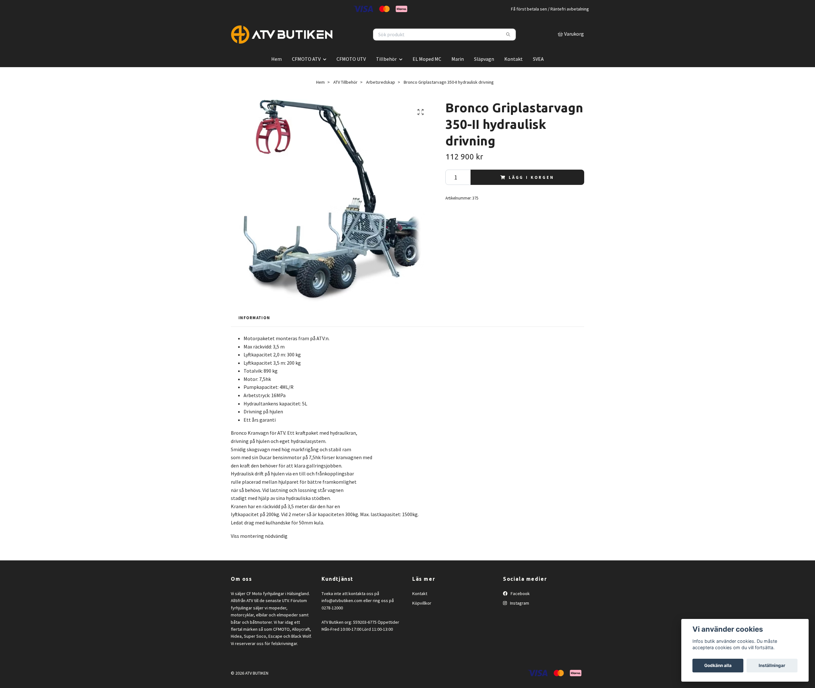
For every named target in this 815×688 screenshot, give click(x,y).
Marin (457, 72)
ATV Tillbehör (345, 95)
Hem (276, 72)
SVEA (538, 72)
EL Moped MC (427, 72)
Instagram (519, 617)
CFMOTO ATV (306, 72)
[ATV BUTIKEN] (319, 41)
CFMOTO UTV (351, 72)
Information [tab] (254, 331)
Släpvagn (484, 72)
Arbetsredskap (380, 95)
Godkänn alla (718, 665)
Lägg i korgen (531, 190)
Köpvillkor (421, 617)
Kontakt (513, 72)
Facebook (520, 607)
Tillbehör (386, 72)
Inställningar (772, 665)
